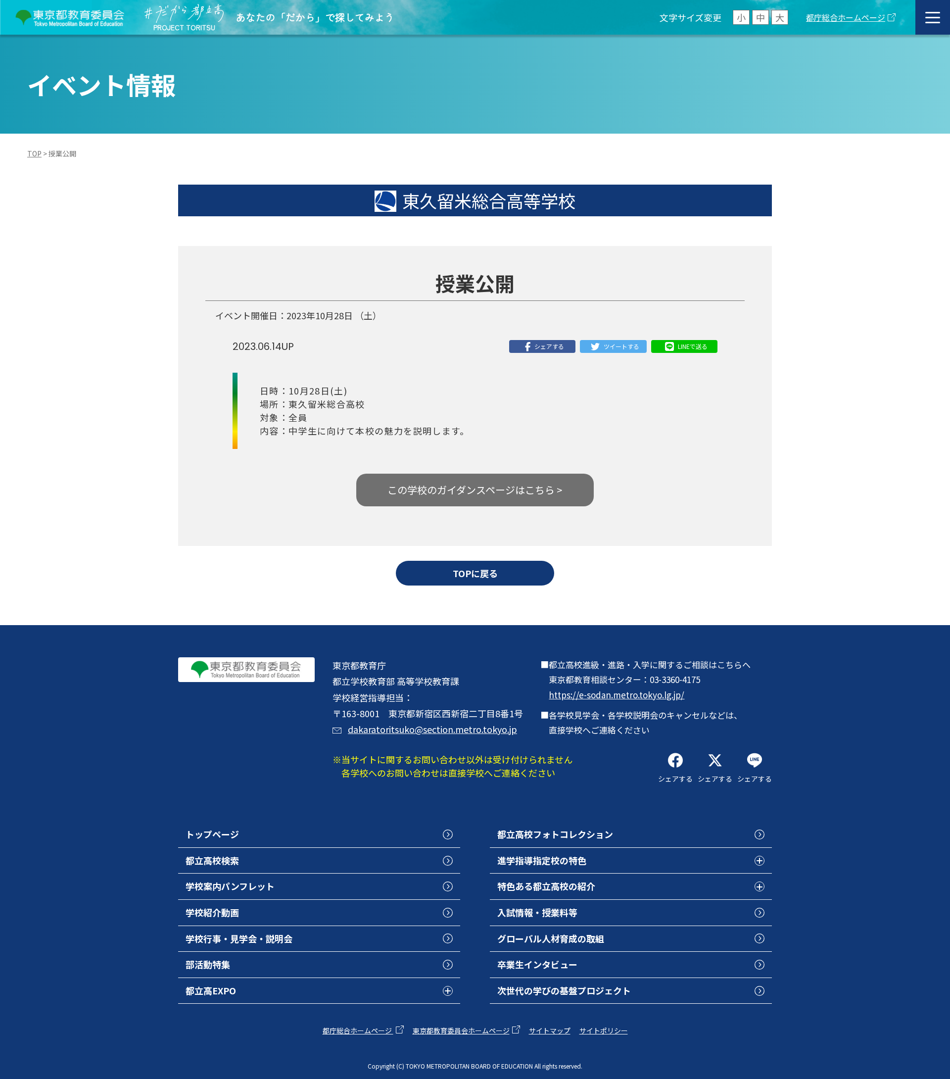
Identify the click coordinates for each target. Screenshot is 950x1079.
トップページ (212, 834)
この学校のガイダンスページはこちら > (474, 490)
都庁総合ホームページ (845, 17)
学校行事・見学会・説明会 (239, 938)
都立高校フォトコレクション (555, 834)
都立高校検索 (212, 860)
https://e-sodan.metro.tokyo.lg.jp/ (616, 694)
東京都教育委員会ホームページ (461, 1030)
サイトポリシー (603, 1030)
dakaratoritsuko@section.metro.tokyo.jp (432, 729)
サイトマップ (549, 1030)
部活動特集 (208, 964)
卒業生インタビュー (537, 964)
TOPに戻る (475, 573)
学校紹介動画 (212, 912)
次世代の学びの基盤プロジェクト (564, 990)
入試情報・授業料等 (537, 912)
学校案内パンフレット (230, 886)
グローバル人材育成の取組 (550, 938)
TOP (34, 153)
